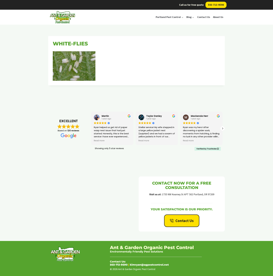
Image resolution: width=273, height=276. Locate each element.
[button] (222, 128)
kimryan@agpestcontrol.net (149, 264)
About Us (218, 17)
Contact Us (203, 17)
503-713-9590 (216, 4)
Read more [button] (127, 140)
